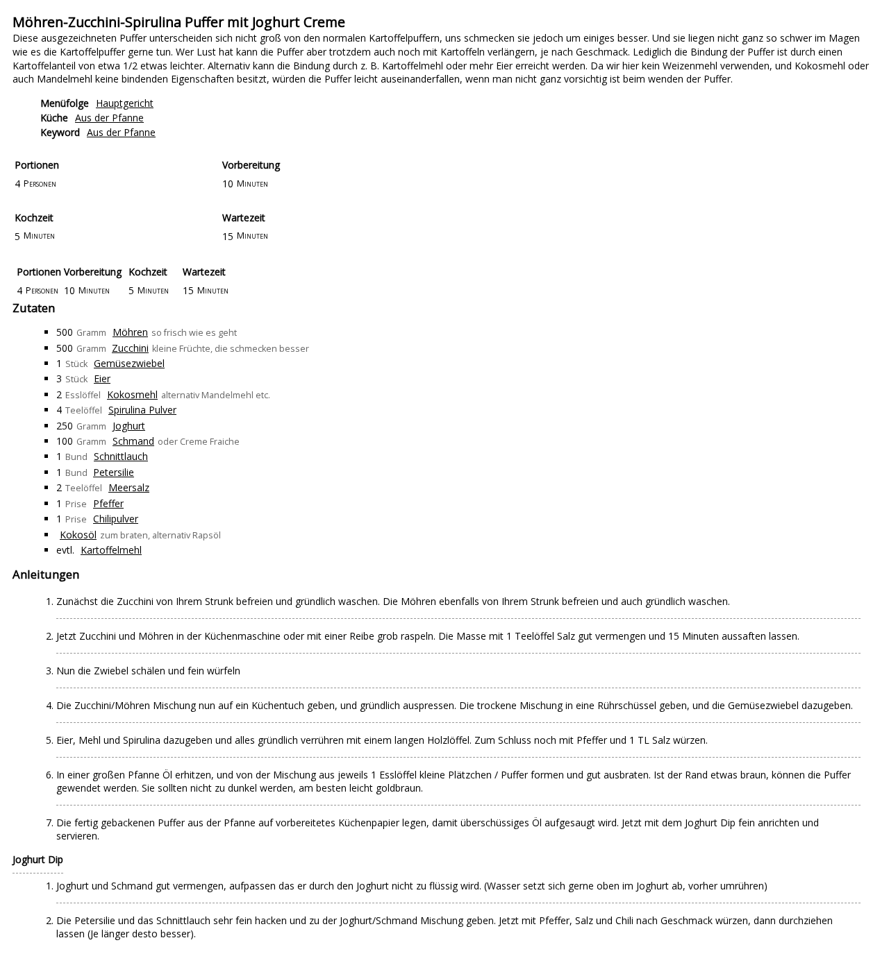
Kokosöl (78, 534)
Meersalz (128, 487)
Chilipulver (115, 518)
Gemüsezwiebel (129, 363)
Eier (102, 378)
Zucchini (130, 348)
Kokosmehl (132, 394)
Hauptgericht (124, 103)
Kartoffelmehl (111, 549)
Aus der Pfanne (109, 117)
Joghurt (129, 425)
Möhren (130, 332)
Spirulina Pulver (142, 409)
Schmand (133, 441)
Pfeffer (108, 503)
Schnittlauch (121, 456)
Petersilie (113, 472)
